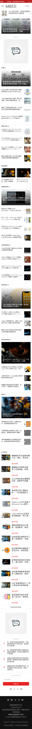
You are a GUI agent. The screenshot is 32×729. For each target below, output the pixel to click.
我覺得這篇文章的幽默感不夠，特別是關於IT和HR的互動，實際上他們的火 (18, 667)
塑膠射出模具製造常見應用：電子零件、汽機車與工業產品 (11, 385)
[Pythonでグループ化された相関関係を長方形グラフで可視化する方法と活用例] (27, 119)
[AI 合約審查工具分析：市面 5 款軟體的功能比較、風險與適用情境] (8, 172)
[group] (16, 26)
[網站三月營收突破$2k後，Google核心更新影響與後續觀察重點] (27, 110)
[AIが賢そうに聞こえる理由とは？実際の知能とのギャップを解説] (27, 314)
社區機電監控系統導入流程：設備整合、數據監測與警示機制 (11, 431)
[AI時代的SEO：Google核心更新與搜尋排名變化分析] (27, 378)
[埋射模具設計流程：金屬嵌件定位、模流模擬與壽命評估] (27, 424)
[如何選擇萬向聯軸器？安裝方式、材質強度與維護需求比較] (5, 550)
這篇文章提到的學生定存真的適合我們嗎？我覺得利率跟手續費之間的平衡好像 (18, 659)
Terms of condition (21, 725)
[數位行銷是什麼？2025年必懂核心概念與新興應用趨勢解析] (27, 158)
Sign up (16, 683)
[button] (2, 6)
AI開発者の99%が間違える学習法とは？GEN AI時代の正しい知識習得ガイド (12, 368)
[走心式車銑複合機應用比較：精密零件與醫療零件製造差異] (5, 481)
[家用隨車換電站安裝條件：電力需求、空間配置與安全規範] (5, 562)
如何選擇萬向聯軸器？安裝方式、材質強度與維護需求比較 (21, 550)
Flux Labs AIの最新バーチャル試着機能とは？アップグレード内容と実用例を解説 (11, 149)
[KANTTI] (16, 51)
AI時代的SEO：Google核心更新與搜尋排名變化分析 (12, 377)
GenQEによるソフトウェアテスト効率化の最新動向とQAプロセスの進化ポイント (11, 131)
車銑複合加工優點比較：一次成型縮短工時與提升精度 (21, 492)
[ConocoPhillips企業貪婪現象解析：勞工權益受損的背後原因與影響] (5, 515)
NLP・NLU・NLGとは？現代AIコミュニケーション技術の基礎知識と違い (11, 219)
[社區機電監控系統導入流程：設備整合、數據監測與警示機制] (27, 433)
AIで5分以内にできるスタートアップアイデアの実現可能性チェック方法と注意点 (11, 140)
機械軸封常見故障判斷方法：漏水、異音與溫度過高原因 (21, 458)
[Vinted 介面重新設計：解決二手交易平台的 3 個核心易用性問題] (27, 323)
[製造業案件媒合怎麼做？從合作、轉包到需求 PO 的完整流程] (5, 597)
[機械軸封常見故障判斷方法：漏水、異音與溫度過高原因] (5, 457)
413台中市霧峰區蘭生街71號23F (16, 717)
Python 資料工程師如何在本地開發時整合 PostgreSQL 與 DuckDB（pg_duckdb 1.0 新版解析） (11, 91)
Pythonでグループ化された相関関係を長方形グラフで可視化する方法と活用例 (12, 118)
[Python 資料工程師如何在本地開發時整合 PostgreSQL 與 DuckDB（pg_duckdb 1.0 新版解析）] (27, 92)
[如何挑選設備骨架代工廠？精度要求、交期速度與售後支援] (5, 539)
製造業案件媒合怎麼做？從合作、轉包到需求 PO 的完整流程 (21, 597)
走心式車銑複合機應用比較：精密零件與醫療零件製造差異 (21, 481)
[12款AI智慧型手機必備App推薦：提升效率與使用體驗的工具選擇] (16, 298)
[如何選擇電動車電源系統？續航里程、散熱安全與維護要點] (5, 573)
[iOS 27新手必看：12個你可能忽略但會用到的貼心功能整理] (4, 13)
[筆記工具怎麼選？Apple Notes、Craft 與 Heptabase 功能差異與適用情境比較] (27, 238)
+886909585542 (16, 707)
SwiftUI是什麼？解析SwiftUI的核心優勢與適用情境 (11, 249)
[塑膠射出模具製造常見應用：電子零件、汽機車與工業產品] (27, 387)
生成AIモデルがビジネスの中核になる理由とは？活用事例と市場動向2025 (11, 228)
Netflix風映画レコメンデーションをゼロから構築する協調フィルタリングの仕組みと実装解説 (11, 276)
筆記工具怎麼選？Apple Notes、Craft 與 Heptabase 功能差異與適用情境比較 (12, 237)
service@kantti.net (16, 714)
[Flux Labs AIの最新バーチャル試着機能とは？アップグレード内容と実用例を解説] (27, 149)
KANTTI (11, 6)
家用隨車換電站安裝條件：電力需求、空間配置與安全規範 (21, 562)
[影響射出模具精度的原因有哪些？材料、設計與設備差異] (16, 407)
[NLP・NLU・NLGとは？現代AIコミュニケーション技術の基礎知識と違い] (27, 220)
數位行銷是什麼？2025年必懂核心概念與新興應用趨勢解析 (11, 157)
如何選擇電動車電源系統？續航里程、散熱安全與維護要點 (21, 574)
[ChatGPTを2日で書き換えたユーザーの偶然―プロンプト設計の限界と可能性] (16, 352)
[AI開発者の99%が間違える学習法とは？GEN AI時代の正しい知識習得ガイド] (27, 369)
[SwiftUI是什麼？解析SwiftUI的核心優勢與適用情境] (27, 250)
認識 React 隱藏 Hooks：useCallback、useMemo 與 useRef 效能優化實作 (11, 210)
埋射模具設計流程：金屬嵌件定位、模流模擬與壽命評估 (11, 422)
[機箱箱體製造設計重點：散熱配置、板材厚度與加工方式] (5, 527)
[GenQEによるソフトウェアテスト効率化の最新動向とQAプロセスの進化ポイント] (27, 132)
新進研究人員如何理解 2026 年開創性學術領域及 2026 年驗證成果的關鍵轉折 (15, 84)
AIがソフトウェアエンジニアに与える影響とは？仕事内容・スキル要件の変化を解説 (11, 268)
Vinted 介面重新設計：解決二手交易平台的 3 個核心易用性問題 (12, 322)
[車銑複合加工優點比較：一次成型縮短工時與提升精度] (5, 492)
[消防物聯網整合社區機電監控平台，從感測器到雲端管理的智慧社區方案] (27, 442)
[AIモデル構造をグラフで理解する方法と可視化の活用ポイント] (27, 259)
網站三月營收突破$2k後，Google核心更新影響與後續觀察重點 (11, 108)
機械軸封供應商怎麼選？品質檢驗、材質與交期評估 (21, 469)
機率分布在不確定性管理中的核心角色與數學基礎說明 (11, 331)
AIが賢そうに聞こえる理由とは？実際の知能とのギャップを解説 (11, 314)
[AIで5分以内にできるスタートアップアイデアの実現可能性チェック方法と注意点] (27, 140)
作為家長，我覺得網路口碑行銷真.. (16, 1)
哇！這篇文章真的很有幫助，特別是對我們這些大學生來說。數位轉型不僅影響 (18, 643)
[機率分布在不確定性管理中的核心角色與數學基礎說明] (27, 332)
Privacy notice (9, 725)
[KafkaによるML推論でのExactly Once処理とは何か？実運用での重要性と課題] (5, 504)
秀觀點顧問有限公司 (16, 705)
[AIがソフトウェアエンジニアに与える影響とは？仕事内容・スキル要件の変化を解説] (27, 268)
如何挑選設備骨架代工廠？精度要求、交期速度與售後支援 (21, 539)
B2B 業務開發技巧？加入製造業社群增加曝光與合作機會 (21, 585)
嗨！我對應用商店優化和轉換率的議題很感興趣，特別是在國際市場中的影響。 (18, 651)
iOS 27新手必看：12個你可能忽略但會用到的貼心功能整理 (19, 12)
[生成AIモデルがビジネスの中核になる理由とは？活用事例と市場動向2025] (27, 229)
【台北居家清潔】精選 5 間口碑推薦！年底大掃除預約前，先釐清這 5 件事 (11, 100)
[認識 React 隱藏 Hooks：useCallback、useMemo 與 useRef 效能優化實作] (27, 211)
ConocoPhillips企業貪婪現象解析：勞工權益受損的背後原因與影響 (21, 516)
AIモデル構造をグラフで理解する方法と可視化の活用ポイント (11, 258)
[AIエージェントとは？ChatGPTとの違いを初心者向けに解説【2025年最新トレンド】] (24, 172)
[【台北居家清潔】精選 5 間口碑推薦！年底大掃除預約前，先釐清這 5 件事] (27, 101)
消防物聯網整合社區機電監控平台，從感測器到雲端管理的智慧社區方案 (11, 441)
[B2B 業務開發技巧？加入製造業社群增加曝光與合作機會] (5, 585)
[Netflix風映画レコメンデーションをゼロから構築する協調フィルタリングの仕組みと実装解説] (27, 277)
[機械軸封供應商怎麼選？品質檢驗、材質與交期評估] (5, 469)
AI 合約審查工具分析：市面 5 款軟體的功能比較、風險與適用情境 (7, 182)
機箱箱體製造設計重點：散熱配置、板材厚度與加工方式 (21, 527)
